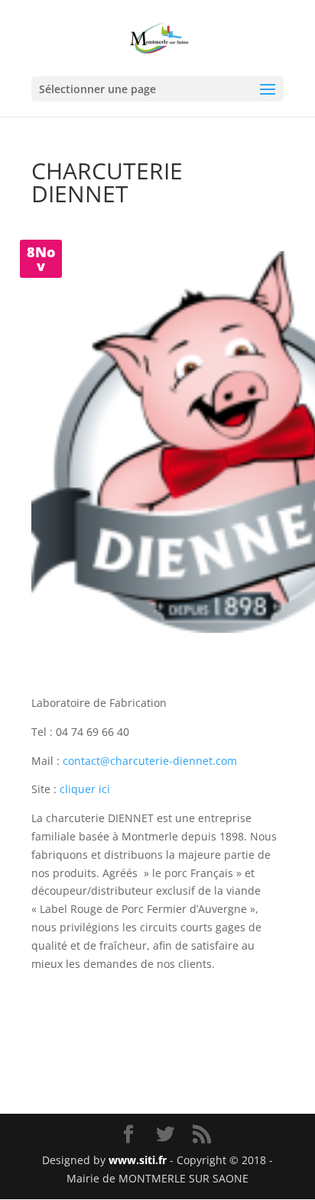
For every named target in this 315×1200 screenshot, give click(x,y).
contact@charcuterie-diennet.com (150, 760)
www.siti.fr (138, 1160)
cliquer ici (85, 789)
